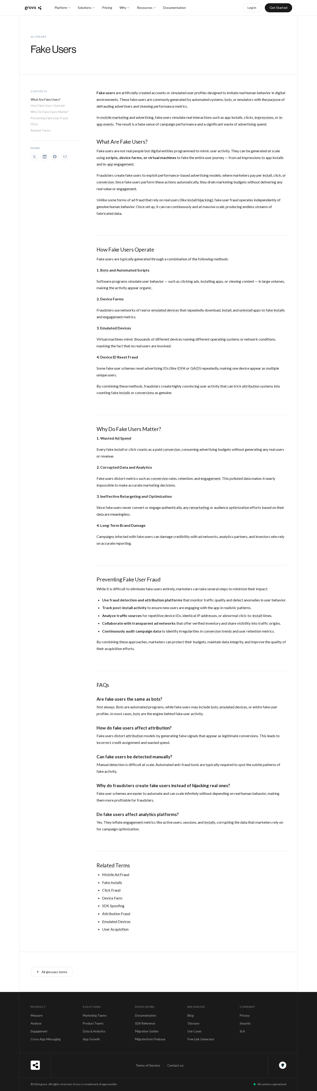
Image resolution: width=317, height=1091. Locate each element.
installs (209, 822)
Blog (191, 1015)
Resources (144, 8)
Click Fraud (111, 890)
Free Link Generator (201, 1039)
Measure (36, 1015)
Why (123, 8)
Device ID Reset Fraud (119, 357)
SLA (242, 1031)
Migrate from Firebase (150, 1039)
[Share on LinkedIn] (44, 156)
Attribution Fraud (116, 913)
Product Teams (93, 1023)
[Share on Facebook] (54, 156)
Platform (61, 8)
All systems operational (271, 1084)
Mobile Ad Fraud (115, 874)
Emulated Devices (115, 328)
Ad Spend (123, 438)
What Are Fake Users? (46, 99)
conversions (144, 392)
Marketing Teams (95, 1015)
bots (228, 99)
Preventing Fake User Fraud (49, 118)
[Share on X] (34, 156)
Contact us (175, 1065)
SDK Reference (145, 1023)
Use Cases (194, 1031)
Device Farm (112, 898)
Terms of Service (148, 1065)
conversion (105, 182)
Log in (252, 8)
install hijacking (199, 200)
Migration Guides (146, 1031)
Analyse (36, 1023)
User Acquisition (115, 929)
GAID (195, 368)
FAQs (34, 124)
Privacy (245, 1015)
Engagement (39, 1031)
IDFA (181, 368)
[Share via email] (65, 156)
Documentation (174, 8)
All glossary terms (54, 972)
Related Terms (40, 131)
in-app (108, 164)
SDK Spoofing (113, 905)
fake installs (275, 310)
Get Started (278, 8)
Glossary (194, 1023)
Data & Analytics (94, 1031)
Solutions (84, 8)
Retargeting (130, 496)
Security (245, 1023)
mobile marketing (114, 117)
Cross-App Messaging (46, 1039)
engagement (124, 164)
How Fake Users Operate (48, 106)
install (267, 175)
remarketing (199, 507)
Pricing (107, 8)
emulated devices (165, 310)
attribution (250, 386)
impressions (264, 117)
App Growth (91, 1039)
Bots (104, 270)
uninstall (245, 310)
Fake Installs (112, 882)
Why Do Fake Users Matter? (50, 112)
